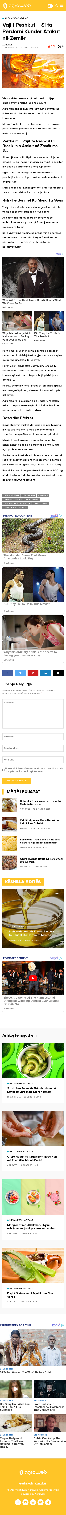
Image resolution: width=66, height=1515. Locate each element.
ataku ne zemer (12, 495)
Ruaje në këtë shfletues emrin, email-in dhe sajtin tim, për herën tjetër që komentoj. (34, 770)
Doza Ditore (29, 495)
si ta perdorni (32, 499)
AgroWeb (7, 45)
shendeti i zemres (13, 499)
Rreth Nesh (26, 1483)
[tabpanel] (33, 918)
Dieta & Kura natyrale (16, 18)
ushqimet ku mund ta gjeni (17, 503)
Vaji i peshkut (41, 503)
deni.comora (14, 1097)
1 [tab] (55, 893)
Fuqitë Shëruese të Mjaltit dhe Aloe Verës (30, 1295)
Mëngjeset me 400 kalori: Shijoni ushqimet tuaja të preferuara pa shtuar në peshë (32, 1227)
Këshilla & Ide (18, 926)
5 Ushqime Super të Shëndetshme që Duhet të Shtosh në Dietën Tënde (31, 1090)
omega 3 (44, 495)
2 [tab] (57, 893)
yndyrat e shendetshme (16, 507)
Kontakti (40, 1483)
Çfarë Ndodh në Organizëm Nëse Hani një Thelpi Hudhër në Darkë (32, 1158)
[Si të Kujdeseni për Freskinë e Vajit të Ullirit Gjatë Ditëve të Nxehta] (33, 918)
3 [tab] (58, 893)
